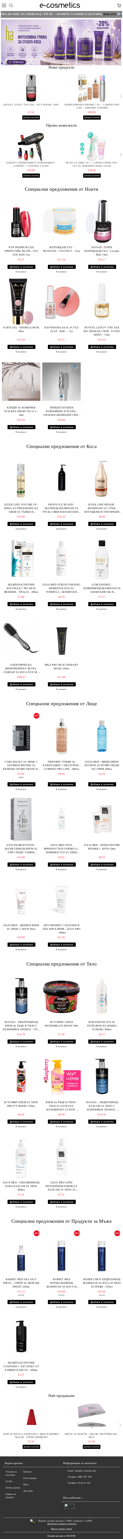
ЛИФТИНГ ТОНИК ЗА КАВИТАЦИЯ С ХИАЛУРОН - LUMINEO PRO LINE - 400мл (61, 765)
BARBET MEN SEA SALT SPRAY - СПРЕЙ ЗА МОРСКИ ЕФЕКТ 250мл (21, 1283)
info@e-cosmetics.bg (85, 1471)
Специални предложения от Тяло (61, 963)
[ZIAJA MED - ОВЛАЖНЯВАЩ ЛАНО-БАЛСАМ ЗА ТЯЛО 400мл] (21, 1157)
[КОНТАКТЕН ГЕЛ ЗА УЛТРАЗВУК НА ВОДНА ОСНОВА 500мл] (102, 996)
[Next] (117, 42)
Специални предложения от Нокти (61, 189)
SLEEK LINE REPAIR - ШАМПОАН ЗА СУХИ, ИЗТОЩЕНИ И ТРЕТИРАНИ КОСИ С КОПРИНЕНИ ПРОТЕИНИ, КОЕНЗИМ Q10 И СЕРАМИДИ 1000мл (102, 508)
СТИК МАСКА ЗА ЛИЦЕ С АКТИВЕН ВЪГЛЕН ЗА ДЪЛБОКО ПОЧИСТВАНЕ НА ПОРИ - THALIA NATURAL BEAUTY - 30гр (21, 765)
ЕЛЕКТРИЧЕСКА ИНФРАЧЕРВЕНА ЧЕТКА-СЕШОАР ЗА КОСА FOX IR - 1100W (21, 668)
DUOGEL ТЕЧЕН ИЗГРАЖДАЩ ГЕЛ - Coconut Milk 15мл (102, 251)
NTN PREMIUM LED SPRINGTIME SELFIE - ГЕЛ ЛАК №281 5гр (21, 251)
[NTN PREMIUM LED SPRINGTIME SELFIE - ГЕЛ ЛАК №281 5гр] (21, 221)
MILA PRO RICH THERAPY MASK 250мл (61, 666)
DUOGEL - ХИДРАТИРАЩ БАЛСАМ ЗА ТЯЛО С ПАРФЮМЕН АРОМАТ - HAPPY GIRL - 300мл (102, 1106)
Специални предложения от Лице (61, 703)
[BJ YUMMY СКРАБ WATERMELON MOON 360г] (61, 996)
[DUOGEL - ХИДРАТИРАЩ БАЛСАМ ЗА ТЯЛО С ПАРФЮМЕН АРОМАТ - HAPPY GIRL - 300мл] (102, 1076)
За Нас (9, 1481)
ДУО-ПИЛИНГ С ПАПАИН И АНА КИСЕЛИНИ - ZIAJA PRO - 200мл (61, 929)
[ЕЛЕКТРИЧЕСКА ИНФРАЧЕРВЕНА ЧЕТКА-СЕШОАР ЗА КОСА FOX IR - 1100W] (21, 639)
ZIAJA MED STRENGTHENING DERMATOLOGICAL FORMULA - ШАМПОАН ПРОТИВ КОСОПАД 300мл (61, 588)
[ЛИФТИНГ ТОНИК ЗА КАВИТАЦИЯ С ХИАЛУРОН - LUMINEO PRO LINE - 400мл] (61, 736)
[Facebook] (67, 1489)
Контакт (27, 1472)
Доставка (28, 1491)
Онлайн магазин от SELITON (61, 1536)
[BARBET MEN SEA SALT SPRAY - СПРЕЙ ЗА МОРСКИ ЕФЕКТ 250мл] (21, 1253)
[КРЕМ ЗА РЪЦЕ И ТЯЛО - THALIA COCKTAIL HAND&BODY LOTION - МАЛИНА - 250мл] (61, 1076)
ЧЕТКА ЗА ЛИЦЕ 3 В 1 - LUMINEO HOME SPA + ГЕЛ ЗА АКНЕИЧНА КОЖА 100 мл (92, 164)
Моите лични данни (61, 1529)
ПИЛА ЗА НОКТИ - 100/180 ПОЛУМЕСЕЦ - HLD (92, 1436)
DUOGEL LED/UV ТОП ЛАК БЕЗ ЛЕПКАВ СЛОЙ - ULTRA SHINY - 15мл (102, 331)
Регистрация (29, 1478)
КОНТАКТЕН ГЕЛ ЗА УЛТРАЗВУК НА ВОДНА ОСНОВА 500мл (102, 1026)
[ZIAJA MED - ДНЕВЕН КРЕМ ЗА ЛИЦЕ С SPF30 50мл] (21, 899)
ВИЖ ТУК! (87, 14)
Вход (25, 1484)
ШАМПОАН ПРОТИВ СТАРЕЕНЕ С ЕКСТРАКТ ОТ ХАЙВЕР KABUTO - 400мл (21, 1366)
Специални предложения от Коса (61, 446)
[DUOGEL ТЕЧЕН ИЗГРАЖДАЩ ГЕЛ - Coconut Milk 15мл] (102, 221)
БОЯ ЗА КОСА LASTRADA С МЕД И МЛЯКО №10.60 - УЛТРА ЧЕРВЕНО (31, 1436)
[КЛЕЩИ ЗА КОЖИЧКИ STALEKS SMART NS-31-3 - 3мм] (21, 382)
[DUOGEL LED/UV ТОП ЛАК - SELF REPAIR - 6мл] (31, 88)
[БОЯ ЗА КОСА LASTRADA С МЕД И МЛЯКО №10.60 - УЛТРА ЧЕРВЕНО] (31, 1416)
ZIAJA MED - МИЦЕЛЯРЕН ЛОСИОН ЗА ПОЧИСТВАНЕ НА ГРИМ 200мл (101, 765)
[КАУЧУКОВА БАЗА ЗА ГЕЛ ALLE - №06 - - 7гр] (61, 302)
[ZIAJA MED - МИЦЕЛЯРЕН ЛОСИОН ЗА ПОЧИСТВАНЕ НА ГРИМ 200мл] (102, 736)
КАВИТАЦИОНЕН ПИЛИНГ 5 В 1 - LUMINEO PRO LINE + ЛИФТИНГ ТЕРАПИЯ (92, 106)
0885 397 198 (84, 1477)
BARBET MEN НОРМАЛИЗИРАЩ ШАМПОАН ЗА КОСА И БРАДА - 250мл (61, 1283)
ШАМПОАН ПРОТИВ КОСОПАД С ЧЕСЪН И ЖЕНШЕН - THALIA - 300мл (21, 588)
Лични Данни (13, 1488)
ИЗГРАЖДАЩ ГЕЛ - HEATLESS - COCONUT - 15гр (61, 249)
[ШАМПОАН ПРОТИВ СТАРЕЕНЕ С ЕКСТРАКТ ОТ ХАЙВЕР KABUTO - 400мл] (21, 1337)
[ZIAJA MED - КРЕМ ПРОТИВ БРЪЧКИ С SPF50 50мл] (102, 819)
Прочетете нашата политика (62, 1524)
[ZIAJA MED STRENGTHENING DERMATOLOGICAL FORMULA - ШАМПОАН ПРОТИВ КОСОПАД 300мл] (61, 559)
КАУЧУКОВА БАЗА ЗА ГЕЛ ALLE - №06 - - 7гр (61, 329)
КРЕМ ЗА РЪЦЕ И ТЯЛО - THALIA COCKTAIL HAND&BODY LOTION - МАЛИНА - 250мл (61, 1106)
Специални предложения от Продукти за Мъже (61, 1221)
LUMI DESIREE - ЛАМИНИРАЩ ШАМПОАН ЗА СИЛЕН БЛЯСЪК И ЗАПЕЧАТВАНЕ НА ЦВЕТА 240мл (102, 588)
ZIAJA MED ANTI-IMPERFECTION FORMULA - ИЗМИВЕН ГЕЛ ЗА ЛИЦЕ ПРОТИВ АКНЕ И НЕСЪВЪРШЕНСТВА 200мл (61, 849)
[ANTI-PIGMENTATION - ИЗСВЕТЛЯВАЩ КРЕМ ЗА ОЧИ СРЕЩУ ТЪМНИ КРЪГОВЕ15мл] (21, 819)
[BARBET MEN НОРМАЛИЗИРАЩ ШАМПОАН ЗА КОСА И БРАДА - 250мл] (61, 1253)
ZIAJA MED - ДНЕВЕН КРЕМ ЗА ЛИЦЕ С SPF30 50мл (21, 927)
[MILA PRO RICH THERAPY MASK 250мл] (61, 639)
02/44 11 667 (84, 1483)
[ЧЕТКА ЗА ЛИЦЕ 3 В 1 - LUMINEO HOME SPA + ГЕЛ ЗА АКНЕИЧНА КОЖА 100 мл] (92, 146)
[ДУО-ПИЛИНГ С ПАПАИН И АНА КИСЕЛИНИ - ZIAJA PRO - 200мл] (61, 899)
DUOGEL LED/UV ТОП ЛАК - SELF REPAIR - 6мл (31, 105)
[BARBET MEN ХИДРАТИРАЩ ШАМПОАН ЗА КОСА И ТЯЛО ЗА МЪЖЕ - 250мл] (102, 1253)
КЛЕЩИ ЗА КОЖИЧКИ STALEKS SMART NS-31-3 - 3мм (21, 411)
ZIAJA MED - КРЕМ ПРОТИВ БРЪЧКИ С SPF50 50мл (102, 847)
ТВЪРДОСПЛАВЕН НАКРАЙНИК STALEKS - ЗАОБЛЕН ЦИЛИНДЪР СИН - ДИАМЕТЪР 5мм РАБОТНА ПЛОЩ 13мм (61, 411)
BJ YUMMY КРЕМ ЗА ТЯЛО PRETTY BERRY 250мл (21, 1104)
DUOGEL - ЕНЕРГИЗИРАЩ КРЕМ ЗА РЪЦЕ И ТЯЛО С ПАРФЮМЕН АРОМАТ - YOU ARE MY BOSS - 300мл (21, 1026)
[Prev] (6, 42)
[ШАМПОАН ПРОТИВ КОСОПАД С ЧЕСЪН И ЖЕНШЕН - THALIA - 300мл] (21, 559)
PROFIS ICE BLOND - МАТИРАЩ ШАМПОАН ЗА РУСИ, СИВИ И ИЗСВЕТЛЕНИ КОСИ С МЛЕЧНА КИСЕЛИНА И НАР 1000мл (61, 508)
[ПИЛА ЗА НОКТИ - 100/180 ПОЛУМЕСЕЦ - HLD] (92, 1416)
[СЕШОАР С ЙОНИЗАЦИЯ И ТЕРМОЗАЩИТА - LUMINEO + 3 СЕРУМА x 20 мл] (31, 146)
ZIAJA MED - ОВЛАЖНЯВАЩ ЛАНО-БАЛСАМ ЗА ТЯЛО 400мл (21, 1186)
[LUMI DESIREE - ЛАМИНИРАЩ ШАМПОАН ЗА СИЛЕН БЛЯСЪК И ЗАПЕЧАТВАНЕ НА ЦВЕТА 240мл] (102, 559)
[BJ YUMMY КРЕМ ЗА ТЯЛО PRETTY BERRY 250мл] (21, 1076)
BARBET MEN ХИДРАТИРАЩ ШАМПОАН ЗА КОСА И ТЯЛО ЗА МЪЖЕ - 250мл (102, 1283)
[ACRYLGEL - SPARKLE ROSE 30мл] (21, 302)
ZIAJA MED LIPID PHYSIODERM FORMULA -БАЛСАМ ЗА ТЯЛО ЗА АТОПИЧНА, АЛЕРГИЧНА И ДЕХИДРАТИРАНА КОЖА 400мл (61, 1186)
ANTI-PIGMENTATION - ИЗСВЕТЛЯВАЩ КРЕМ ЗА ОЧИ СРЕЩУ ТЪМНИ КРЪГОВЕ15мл (21, 849)
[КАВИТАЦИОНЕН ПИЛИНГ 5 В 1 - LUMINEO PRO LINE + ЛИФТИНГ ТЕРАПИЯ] (92, 88)
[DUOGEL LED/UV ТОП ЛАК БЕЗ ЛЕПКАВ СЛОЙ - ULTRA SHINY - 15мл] (102, 302)
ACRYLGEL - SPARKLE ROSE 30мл (21, 329)
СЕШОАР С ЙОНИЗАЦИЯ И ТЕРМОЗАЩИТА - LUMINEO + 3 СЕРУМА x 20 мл (31, 164)
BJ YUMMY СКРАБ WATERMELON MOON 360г (61, 1024)
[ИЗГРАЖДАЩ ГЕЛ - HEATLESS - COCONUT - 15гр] (61, 221)
